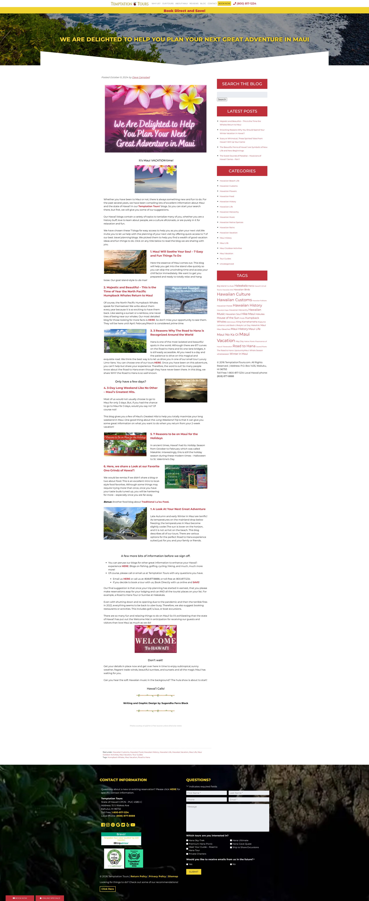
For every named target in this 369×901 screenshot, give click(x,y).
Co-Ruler (230, 286)
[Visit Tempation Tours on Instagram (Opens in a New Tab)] (108, 825)
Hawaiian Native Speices (231, 222)
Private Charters (197, 853)
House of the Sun (228, 317)
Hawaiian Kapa (222, 310)
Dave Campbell (141, 77)
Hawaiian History (151, 752)
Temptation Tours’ (149, 206)
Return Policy (139, 876)
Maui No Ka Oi (228, 334)
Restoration (227, 347)
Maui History (226, 238)
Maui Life (193, 752)
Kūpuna (262, 322)
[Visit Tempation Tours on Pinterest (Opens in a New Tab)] (113, 825)
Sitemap (173, 876)
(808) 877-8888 (125, 815)
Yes (190, 864)
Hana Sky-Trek (196, 840)
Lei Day (247, 325)
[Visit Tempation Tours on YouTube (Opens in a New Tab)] (133, 825)
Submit (193, 871)
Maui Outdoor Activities (231, 248)
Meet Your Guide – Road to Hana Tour (203, 849)
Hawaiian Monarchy (229, 212)
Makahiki (255, 325)
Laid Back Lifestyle (234, 325)
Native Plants (249, 341)
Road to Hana (144, 757)
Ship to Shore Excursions (245, 847)
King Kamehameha (246, 321)
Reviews (194, 3)
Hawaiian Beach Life (229, 181)
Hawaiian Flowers (228, 191)
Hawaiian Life (165, 752)
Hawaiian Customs (121, 752)
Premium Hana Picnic (200, 843)
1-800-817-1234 (120, 812)
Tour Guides (137, 755)
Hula (242, 318)
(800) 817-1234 (246, 3)
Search (222, 99)
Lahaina (221, 325)
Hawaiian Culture (233, 294)
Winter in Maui (239, 353)
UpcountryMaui (241, 350)
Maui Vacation (125, 755)
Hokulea (260, 314)
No (234, 864)
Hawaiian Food (136, 752)
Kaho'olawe (231, 322)
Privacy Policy (157, 876)
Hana (251, 285)
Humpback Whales (116, 757)
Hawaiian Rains (227, 227)
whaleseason (223, 354)
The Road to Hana (225, 350)
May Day (240, 341)
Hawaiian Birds (242, 289)
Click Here (107, 889)
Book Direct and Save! (184, 11)
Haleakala (241, 285)
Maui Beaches (223, 329)
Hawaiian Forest (224, 306)
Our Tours (168, 3)
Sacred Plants (261, 347)
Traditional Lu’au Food (155, 501)
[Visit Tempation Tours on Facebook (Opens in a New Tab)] (103, 825)
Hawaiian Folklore (260, 301)
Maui (263, 325)
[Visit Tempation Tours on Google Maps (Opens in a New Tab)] (118, 825)
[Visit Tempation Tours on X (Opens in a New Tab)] (123, 825)
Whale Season (256, 350)
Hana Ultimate (240, 840)
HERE (151, 320)
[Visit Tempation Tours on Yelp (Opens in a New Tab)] (128, 825)
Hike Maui (248, 314)
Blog (203, 3)
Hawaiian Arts (227, 290)
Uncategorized (227, 264)
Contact (212, 3)
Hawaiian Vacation (180, 752)
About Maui (181, 3)
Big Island (221, 286)
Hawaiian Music (227, 217)
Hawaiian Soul (233, 314)
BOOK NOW (224, 3)
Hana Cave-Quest (242, 843)
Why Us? (156, 3)
